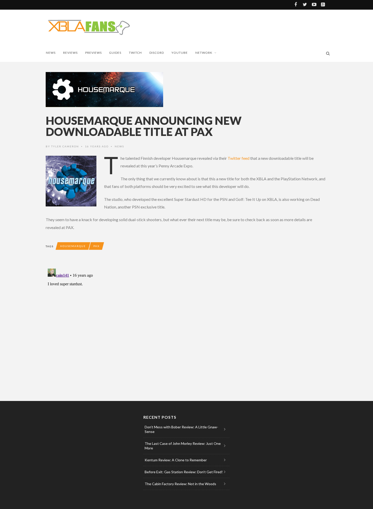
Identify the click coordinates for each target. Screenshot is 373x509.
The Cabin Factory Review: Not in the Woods (180, 484)
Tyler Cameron (65, 146)
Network (203, 53)
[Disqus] (147, 330)
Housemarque (73, 246)
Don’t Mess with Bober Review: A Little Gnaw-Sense (181, 429)
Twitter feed (238, 158)
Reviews (70, 53)
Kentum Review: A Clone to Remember (176, 460)
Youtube (180, 53)
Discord (156, 53)
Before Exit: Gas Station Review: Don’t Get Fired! (184, 472)
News (51, 53)
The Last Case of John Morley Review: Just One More (183, 445)
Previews (93, 53)
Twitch (135, 53)
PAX (96, 246)
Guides (115, 53)
